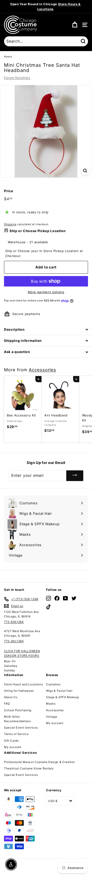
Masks (50, 703)
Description (14, 329)
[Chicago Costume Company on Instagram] (48, 598)
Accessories (42, 369)
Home (8, 56)
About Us (10, 697)
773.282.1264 (14, 641)
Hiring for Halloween (19, 690)
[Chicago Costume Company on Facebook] (56, 598)
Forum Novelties (17, 78)
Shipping (10, 224)
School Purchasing (17, 710)
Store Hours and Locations (23, 684)
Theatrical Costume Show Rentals (29, 768)
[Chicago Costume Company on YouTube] (65, 598)
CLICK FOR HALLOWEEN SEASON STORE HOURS (22, 653)
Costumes (53, 684)
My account (12, 747)
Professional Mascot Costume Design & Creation (39, 762)
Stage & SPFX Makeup (62, 697)
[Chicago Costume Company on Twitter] (73, 598)
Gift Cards (11, 740)
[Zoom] (85, 170)
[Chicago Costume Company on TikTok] (48, 606)
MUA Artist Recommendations (17, 719)
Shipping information (23, 341)
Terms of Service (16, 734)
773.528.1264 (14, 622)
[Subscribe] (74, 475)
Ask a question (17, 352)
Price (8, 191)
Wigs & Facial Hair (59, 690)
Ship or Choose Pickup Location (37, 231)
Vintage (51, 716)
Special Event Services (21, 727)
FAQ (7, 703)
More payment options (46, 292)
